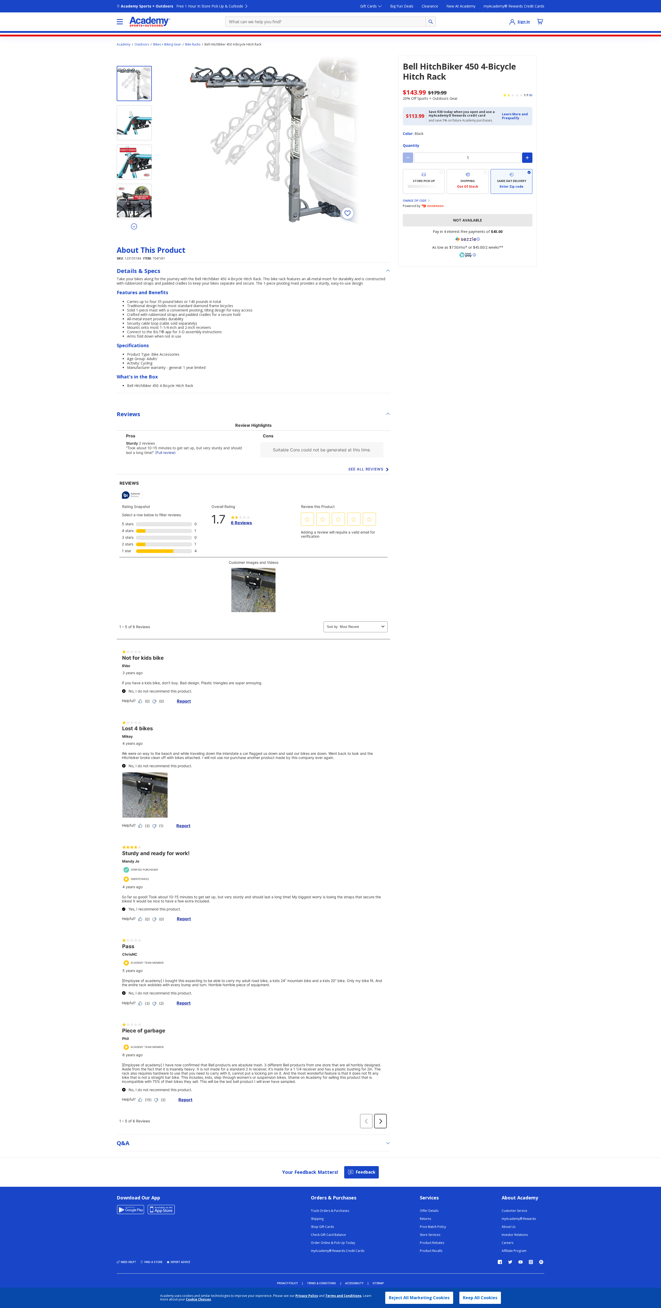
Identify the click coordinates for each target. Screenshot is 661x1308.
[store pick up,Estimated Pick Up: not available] (423, 181)
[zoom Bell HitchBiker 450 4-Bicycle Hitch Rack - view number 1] (274, 140)
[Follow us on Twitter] (510, 1262)
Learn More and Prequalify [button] (515, 116)
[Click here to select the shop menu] (120, 22)
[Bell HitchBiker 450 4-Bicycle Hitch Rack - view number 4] (134, 201)
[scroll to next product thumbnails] (134, 226)
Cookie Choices (198, 1299)
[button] (515, 116)
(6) (530, 95)
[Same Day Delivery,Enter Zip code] (511, 181)
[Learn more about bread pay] (467, 255)
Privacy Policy (306, 1296)
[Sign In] (512, 22)
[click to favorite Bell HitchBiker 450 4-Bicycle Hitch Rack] (347, 213)
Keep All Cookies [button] (480, 1298)
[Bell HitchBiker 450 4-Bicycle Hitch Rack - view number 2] (134, 122)
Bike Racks (192, 44)
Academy (123, 44)
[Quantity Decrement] (408, 158)
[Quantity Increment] (527, 158)
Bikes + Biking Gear (167, 44)
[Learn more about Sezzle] (467, 239)
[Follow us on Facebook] (500, 1262)
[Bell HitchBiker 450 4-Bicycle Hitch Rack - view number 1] (134, 83)
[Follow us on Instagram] (531, 1262)
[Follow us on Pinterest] (541, 1262)
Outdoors (142, 44)
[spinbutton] (467, 158)
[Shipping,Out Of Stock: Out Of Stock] (467, 181)
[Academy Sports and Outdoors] (150, 22)
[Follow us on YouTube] (520, 1262)
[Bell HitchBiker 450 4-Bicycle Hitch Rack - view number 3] (134, 162)
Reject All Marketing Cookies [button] (419, 1298)
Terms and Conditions (343, 1296)
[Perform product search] (431, 22)
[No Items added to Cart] (540, 21)
